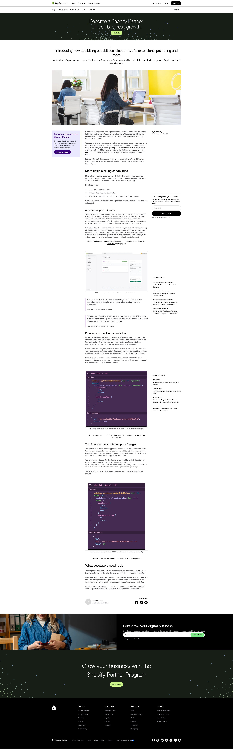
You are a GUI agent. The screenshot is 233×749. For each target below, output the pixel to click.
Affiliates (107, 725)
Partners (107, 721)
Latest (84, 10)
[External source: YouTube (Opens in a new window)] (162, 740)
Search (176, 10)
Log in (166, 3)
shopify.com (157, 3)
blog (107, 47)
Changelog (134, 729)
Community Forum (163, 714)
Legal (89, 740)
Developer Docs (109, 711)
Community (82, 3)
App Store (107, 718)
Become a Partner (62, 152)
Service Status (162, 721)
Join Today (116, 33)
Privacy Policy (99, 740)
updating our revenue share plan (120, 148)
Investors (81, 721)
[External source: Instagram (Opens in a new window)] (166, 740)
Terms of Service (77, 740)
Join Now (176, 3)
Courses (133, 721)
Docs (73, 3)
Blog (53, 10)
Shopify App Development (119, 47)
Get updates (167, 213)
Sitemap (110, 740)
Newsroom (81, 725)
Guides (133, 718)
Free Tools (134, 725)
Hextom (110, 309)
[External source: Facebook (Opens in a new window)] (136, 602)
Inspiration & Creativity (160, 308)
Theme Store (108, 714)
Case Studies (74, 10)
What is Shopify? (83, 711)
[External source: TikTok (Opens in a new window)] (170, 740)
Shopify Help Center (163, 711)
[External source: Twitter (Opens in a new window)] (141, 602)
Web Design (156, 380)
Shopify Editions (83, 714)
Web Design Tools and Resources (163, 282)
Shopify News (62, 10)
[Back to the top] (54, 707)
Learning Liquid (157, 388)
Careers (80, 718)
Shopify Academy (94, 3)
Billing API (128, 136)
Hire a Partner (161, 718)
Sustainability (82, 729)
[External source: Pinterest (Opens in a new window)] (179, 740)
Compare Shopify (136, 714)
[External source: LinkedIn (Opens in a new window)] (146, 602)
